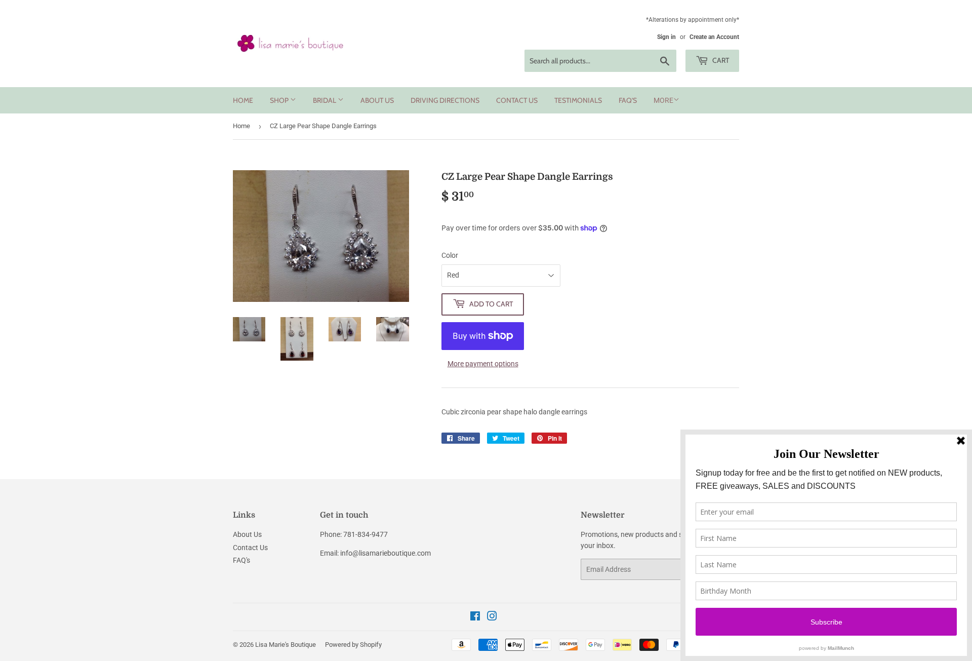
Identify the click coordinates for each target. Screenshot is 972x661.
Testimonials (578, 100)
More (663, 100)
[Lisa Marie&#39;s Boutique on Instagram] (492, 617)
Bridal (325, 100)
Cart (720, 60)
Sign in (666, 37)
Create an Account (714, 37)
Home (243, 100)
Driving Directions (445, 100)
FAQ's (628, 100)
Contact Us (517, 100)
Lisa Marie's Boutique (285, 644)
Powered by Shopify (353, 644)
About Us (377, 100)
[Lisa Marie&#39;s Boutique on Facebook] (475, 617)
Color (449, 255)
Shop (280, 100)
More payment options (483, 364)
